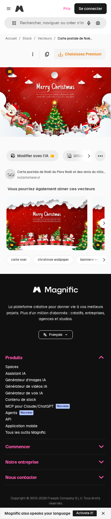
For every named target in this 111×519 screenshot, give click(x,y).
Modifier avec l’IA (29, 157)
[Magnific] (55, 291)
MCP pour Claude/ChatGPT (37, 406)
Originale (35, 72)
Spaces (11, 366)
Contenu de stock (20, 399)
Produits (13, 357)
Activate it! (84, 513)
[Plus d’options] (32, 54)
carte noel (18, 259)
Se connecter (90, 8)
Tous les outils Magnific (25, 432)
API (8, 419)
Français (55, 335)
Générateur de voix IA (24, 393)
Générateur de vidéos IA (26, 386)
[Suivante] (89, 155)
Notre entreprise (22, 462)
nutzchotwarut (28, 177)
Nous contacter (21, 477)
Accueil (11, 38)
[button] (56, 334)
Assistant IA (15, 373)
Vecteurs (45, 38)
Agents (18, 412)
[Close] (103, 513)
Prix (67, 8)
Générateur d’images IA (25, 379)
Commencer (17, 446)
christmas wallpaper (53, 259)
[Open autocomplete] (12, 23)
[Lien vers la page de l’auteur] (10, 175)
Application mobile (21, 425)
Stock (27, 38)
